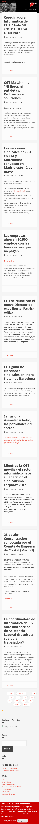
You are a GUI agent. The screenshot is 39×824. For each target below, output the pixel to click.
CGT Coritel (8, 598)
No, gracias (22, 821)
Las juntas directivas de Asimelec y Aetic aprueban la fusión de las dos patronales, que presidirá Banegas (18, 440)
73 (19, 697)
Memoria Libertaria (8, 794)
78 (24, 701)
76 (10, 701)
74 (26, 697)
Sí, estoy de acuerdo (9, 821)
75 (33, 697)
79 (31, 701)
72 (12, 697)
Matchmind (21, 191)
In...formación (6, 789)
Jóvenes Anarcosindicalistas (11, 787)
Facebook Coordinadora (10, 771)
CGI (14, 191)
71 (35, 693)
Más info (12, 816)
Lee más (10, 71)
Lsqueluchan (6, 792)
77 (17, 701)
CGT (3, 780)
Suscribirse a (2, 710)
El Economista (9, 261)
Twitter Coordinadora (9, 768)
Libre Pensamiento (8, 784)
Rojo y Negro (6, 782)
